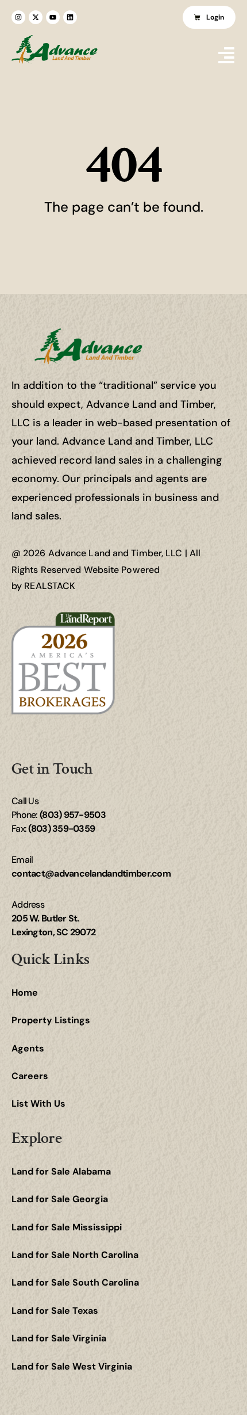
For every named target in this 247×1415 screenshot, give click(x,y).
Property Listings (50, 1020)
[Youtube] (53, 17)
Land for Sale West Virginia (71, 1366)
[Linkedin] (70, 17)
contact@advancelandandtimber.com (91, 873)
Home (24, 992)
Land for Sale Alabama (61, 1171)
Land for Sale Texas (54, 1311)
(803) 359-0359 (61, 829)
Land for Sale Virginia (58, 1338)
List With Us (38, 1103)
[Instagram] (18, 17)
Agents (27, 1048)
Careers (29, 1076)
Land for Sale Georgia (59, 1199)
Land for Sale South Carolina (75, 1282)
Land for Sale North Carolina (74, 1255)
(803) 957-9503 (73, 815)
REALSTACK (49, 586)
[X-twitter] (36, 17)
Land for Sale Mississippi (66, 1227)
